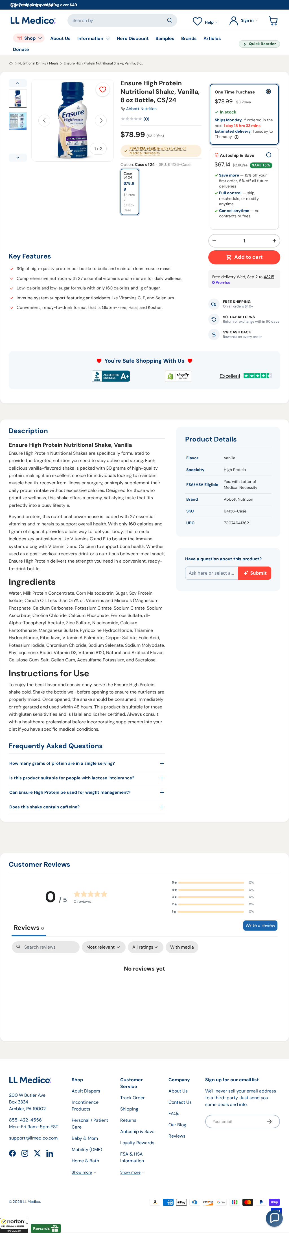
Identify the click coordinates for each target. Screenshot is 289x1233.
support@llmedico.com (33, 1138)
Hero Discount (133, 38)
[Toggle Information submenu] (107, 38)
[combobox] (122, 20)
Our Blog (177, 1125)
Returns (128, 1120)
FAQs (173, 1113)
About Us (60, 38)
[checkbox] (182, 947)
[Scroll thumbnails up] (18, 83)
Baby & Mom (85, 1138)
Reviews (176, 1136)
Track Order (132, 1098)
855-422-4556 (25, 1120)
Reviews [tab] (29, 927)
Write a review (260, 925)
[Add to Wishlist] (103, 89)
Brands (189, 38)
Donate (21, 49)
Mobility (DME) (87, 1149)
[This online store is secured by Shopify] (178, 376)
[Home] (11, 64)
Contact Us (180, 1102)
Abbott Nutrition (141, 108)
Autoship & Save (137, 1131)
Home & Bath (85, 1161)
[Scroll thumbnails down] (18, 158)
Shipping (129, 1109)
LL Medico (31, 1201)
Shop (30, 38)
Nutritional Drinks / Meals (38, 63)
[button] (14, 1225)
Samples (165, 38)
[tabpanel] (144, 986)
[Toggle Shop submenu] (40, 38)
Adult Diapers (86, 1091)
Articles (212, 38)
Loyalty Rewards (137, 1143)
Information (90, 38)
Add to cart (248, 257)
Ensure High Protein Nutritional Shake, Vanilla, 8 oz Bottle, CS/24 (104, 63)
